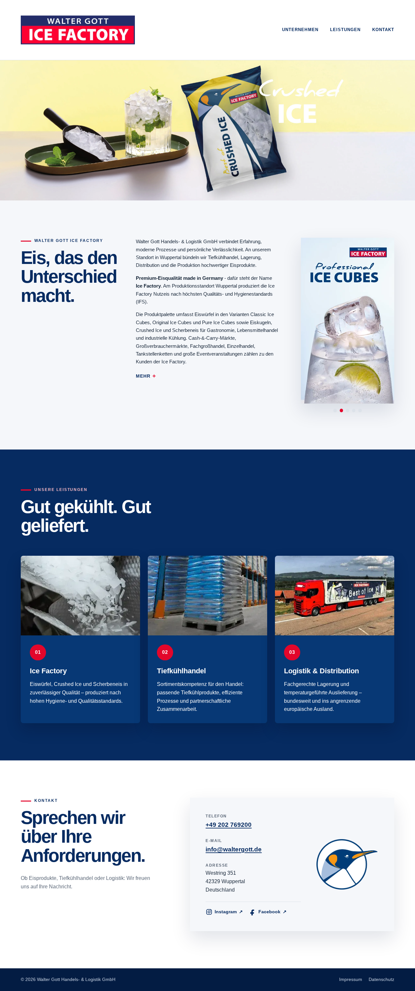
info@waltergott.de (234, 849)
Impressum (350, 979)
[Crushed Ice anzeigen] (360, 410)
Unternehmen (300, 29)
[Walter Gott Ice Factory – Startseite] (78, 30)
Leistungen (345, 29)
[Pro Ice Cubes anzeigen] (341, 410)
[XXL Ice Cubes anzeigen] (335, 410)
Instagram (229, 911)
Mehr (143, 376)
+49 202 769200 (229, 824)
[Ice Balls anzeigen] (353, 410)
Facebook (272, 911)
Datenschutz (381, 979)
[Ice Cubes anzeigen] (347, 410)
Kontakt (383, 29)
